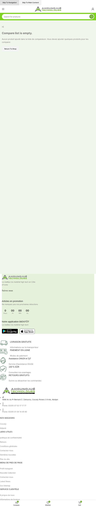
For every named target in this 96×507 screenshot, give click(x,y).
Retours (3, 442)
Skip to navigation (9, 3)
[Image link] (48, 277)
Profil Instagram (6, 468)
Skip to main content (30, 3)
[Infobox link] (46, 345)
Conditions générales (8, 446)
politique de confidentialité (11, 438)
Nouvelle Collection (8, 473)
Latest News (5, 481)
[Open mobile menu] (3, 9)
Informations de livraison (10, 499)
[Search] (91, 16)
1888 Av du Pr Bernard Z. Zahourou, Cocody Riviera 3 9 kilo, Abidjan (30, 399)
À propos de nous (7, 495)
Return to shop (10, 49)
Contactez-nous (6, 450)
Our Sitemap (5, 486)
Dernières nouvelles (8, 455)
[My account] (92, 9)
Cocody (3, 424)
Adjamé (3, 428)
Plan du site (5, 459)
